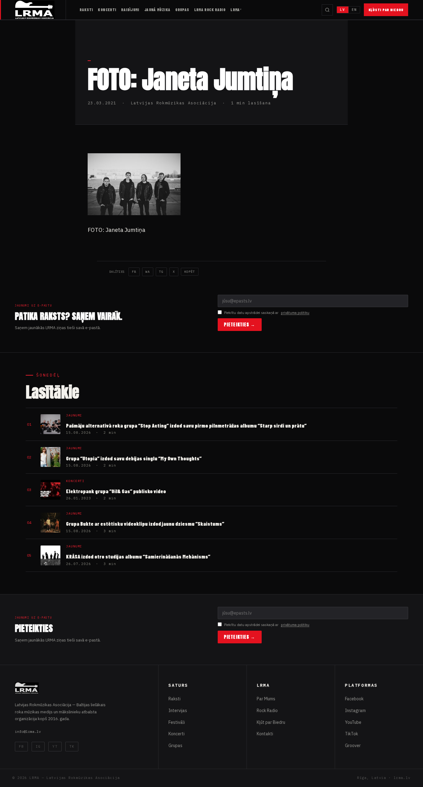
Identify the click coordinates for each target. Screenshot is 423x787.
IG (38, 746)
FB (134, 272)
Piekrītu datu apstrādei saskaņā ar (266, 313)
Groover (353, 745)
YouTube (353, 722)
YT (54, 746)
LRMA (235, 9)
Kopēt (189, 272)
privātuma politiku (295, 313)
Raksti (86, 9)
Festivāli (176, 722)
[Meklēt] (327, 9)
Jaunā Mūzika (157, 9)
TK (71, 746)
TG (161, 272)
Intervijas (177, 710)
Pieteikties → (239, 324)
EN (354, 9)
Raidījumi (130, 9)
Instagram (355, 710)
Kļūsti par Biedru (385, 9)
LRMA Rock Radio (210, 9)
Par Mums (266, 699)
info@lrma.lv (28, 731)
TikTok (351, 734)
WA (148, 272)
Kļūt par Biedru (271, 722)
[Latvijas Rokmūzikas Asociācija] (40, 10)
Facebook (354, 699)
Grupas (182, 9)
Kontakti (265, 734)
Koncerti (107, 9)
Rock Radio (267, 710)
